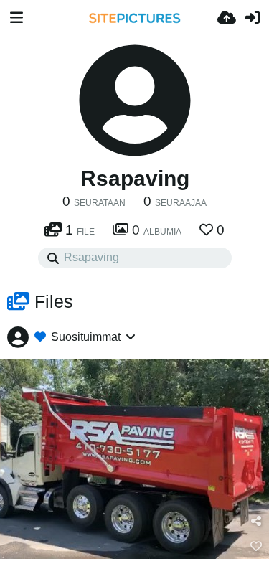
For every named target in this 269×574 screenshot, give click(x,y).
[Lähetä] (226, 18)
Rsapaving (134, 178)
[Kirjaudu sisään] (252, 18)
